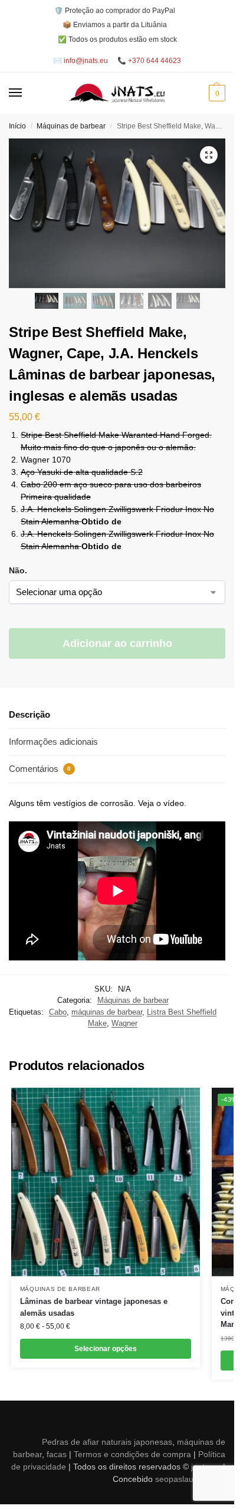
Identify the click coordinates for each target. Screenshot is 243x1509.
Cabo (58, 1012)
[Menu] (26, 93)
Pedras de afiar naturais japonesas (107, 1442)
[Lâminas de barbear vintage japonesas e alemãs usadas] (105, 1182)
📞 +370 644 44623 (149, 61)
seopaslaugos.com (190, 1479)
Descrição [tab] (29, 714)
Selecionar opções (105, 1349)
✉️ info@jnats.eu (80, 61)
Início (17, 126)
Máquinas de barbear (71, 126)
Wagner (124, 1023)
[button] (215, 93)
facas (57, 1454)
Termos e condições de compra (132, 1454)
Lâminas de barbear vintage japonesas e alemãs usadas (94, 1307)
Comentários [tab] (40, 769)
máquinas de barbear (106, 1012)
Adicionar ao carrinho (117, 643)
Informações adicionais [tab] (53, 742)
